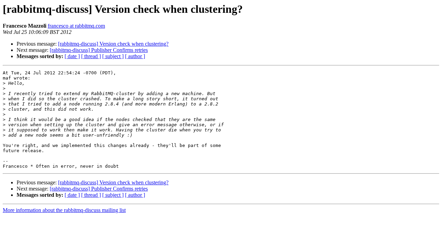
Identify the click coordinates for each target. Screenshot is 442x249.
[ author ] (135, 56)
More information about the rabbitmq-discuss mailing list (64, 210)
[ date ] (72, 56)
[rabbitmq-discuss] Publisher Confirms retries (99, 50)
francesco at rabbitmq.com (76, 26)
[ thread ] (91, 56)
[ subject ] (113, 56)
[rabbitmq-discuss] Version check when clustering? (113, 44)
